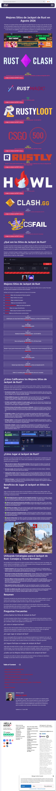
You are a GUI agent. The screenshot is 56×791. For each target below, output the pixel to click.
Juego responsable (20, 726)
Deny (34, 786)
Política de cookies (20, 736)
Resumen (7, 685)
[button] (53, 776)
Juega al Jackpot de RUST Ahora (14, 77)
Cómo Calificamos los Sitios (20, 729)
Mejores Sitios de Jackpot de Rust (13, 672)
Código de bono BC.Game (30, 751)
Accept (23, 786)
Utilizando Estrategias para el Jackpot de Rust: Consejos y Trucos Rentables (23, 682)
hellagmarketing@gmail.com (46, 731)
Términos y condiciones (18, 731)
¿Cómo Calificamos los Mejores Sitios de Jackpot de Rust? (19, 674)
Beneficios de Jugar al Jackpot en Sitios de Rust (16, 679)
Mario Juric (21, 695)
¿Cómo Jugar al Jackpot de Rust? (13, 677)
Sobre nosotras (19, 725)
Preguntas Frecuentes (10, 687)
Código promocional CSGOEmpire (31, 740)
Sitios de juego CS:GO (32, 726)
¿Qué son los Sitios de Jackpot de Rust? (14, 669)
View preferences (48, 786)
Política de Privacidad (41, 788)
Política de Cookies (33, 788)
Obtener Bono (28, 320)
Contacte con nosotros (19, 738)
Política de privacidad (18, 734)
